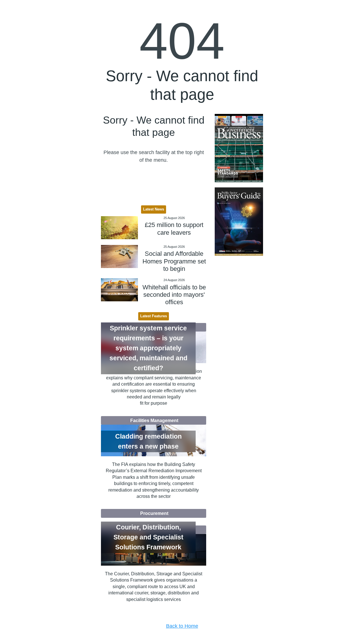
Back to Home (182, 626)
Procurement (154, 513)
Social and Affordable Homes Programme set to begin (174, 261)
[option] (239, 148)
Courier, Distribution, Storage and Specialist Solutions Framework (148, 537)
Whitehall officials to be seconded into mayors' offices (174, 295)
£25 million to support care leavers (174, 228)
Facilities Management (154, 420)
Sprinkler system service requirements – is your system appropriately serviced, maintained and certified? (148, 348)
